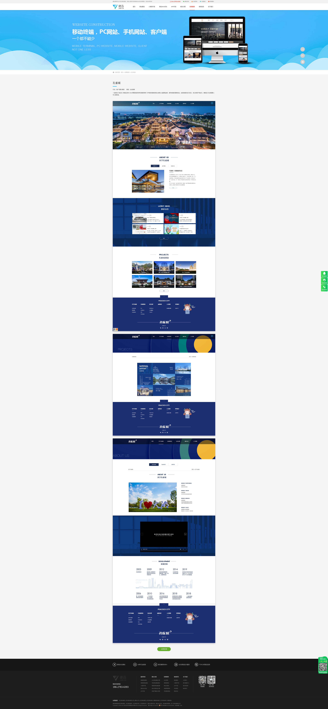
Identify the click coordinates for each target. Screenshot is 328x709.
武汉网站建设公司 (130, 700)
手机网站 (176, 688)
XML (181, 705)
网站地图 (177, 705)
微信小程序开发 (151, 703)
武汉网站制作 (163, 700)
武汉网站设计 (143, 703)
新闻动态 (201, 6)
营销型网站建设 (144, 683)
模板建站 (169, 700)
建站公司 (137, 700)
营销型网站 (166, 683)
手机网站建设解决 (156, 683)
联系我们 (185, 688)
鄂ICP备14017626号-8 (153, 705)
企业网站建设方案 (156, 680)
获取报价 (212, 1)
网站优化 (176, 691)
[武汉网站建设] (118, 8)
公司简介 (185, 680)
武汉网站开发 (136, 703)
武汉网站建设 (122, 700)
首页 (134, 6)
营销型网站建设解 (156, 685)
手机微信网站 (167, 691)
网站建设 (142, 6)
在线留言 (203, 1)
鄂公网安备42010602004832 (167, 705)
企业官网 (133, 72)
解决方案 (183, 6)
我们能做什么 (186, 683)
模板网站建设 (157, 700)
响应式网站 (166, 685)
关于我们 (210, 6)
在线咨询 (195, 1)
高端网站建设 (144, 680)
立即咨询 (164, 649)
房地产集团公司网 (156, 691)
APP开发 (173, 6)
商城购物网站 (167, 688)
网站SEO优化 (163, 6)
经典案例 (192, 6)
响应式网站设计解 (156, 688)
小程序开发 (152, 6)
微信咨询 (187, 1)
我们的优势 (185, 685)
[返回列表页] (302, 62)
